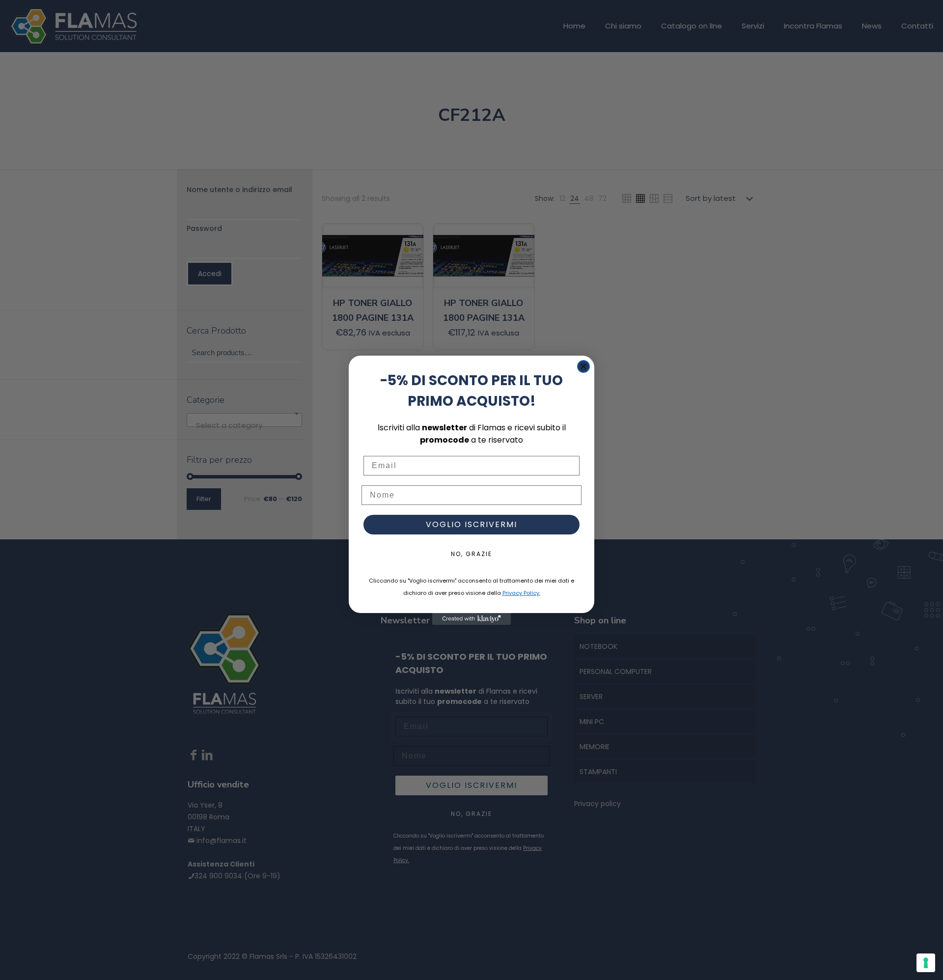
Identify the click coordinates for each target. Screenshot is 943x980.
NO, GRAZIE (471, 554)
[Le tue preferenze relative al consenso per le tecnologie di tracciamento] (925, 962)
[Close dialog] (583, 366)
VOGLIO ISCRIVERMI (471, 524)
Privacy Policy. (521, 593)
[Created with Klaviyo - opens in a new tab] (471, 619)
